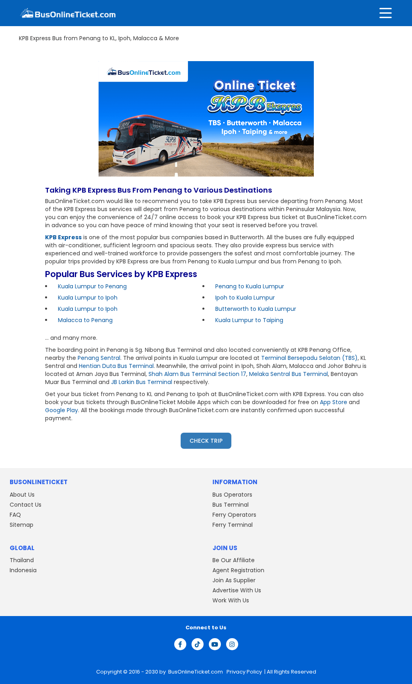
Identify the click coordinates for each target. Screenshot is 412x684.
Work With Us (230, 600)
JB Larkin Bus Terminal (141, 382)
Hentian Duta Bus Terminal (116, 366)
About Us (22, 495)
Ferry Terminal (232, 525)
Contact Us (25, 505)
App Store (333, 402)
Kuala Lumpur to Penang (92, 286)
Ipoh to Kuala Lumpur (245, 298)
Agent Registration (238, 570)
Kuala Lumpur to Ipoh (87, 298)
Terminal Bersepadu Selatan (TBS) (309, 358)
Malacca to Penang (85, 320)
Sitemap (21, 525)
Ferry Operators (234, 515)
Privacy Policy (243, 672)
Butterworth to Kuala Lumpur (255, 309)
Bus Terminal (230, 505)
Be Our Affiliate (233, 560)
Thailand (22, 560)
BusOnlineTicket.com (196, 672)
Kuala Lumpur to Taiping (249, 320)
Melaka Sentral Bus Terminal (288, 374)
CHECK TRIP (206, 441)
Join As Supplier (233, 580)
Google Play (61, 410)
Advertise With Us (236, 590)
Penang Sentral (99, 358)
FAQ (15, 515)
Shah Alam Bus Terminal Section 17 (197, 374)
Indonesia (23, 570)
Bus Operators (232, 495)
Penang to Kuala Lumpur (249, 286)
